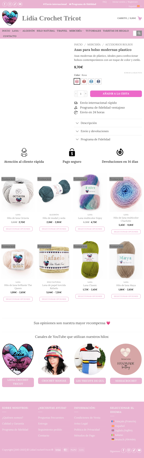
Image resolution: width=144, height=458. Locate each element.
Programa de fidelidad (15, 429)
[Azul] (91, 81)
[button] (129, 18)
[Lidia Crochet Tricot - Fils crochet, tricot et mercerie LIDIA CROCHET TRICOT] (10, 18)
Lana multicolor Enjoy (90, 218)
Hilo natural (46, 30)
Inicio (6, 30)
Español (132, 6)
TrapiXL (62, 30)
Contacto (10, 36)
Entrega (42, 423)
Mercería (75, 30)
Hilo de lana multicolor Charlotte (126, 219)
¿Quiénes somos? (12, 417)
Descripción (89, 123)
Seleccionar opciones (18, 229)
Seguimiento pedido (50, 429)
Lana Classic (90, 285)
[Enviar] (139, 33)
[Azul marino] (98, 81)
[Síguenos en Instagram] (9, 4)
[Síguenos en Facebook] (4, 4)
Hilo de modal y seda (54, 218)
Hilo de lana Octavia (18, 218)
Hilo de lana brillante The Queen (18, 287)
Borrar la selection (133, 73)
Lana (15, 30)
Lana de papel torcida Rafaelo (54, 287)
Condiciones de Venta (87, 417)
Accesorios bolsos (119, 44)
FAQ (105, 1)
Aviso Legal (81, 423)
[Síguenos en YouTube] (20, 4)
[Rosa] (77, 81)
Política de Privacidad (87, 429)
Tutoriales (93, 30)
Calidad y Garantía (13, 423)
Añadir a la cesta (116, 93)
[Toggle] (77, 123)
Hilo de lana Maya (126, 285)
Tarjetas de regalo (116, 30)
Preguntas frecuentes (51, 417)
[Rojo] (84, 81)
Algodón (28, 30)
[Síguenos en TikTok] (15, 4)
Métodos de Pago (84, 435)
